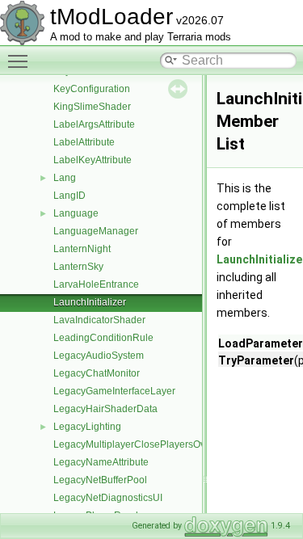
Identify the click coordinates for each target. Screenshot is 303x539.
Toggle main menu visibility (21, 60)
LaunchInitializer (89, 302)
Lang (64, 177)
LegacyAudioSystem (98, 355)
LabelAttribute (84, 142)
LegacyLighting (87, 426)
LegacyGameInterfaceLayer (114, 391)
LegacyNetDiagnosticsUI (107, 497)
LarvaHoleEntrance (96, 284)
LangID (69, 195)
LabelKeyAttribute (92, 160)
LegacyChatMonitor (96, 373)
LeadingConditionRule (103, 337)
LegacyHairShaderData (105, 409)
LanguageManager (95, 231)
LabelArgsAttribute (94, 124)
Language (76, 213)
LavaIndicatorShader (99, 320)
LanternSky (78, 266)
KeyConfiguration (91, 89)
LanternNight (82, 249)
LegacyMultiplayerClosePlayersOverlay (140, 444)
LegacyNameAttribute (101, 462)
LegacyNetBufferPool (100, 480)
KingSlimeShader (92, 106)
